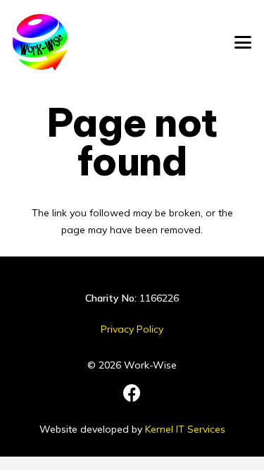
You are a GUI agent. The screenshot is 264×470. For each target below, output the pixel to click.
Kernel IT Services (185, 429)
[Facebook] (132, 393)
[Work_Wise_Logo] (40, 42)
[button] (243, 42)
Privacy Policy (132, 329)
